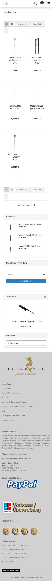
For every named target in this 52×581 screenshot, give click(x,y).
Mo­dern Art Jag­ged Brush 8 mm (37, 107)
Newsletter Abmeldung (10, 393)
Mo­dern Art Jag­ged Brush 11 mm (15, 157)
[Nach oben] (45, 577)
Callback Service (8, 420)
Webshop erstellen (17, 577)
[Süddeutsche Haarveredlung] (5, 3)
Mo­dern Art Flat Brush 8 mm (15, 107)
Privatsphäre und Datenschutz (13, 416)
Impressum (6, 388)
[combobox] (23, 24)
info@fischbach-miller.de (16, 470)
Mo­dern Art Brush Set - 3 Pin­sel (37, 60)
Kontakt (5, 397)
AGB (3, 411)
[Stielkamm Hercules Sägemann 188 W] (26, 309)
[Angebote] (45, 296)
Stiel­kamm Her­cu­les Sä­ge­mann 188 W (26, 321)
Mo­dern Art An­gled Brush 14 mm (15, 60)
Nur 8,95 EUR (26, 327)
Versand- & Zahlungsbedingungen (14, 402)
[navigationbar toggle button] (48, 3)
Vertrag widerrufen (11, 570)
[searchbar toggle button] (35, 3)
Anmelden (26, 281)
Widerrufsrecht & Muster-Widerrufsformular (18, 407)
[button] (6, 24)
